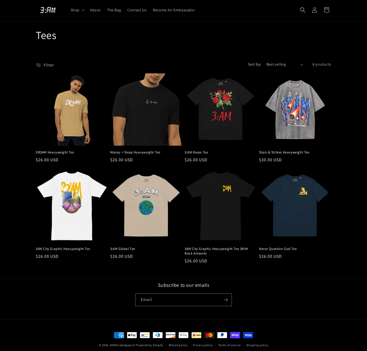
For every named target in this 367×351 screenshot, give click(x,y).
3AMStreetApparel (122, 345)
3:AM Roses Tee (196, 152)
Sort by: (254, 64)
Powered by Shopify (149, 345)
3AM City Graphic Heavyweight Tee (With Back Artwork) (216, 251)
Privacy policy (203, 345)
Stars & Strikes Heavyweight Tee (284, 152)
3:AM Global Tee (122, 249)
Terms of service (229, 345)
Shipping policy (257, 345)
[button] (77, 10)
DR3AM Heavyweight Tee (55, 152)
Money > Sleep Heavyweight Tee (135, 152)
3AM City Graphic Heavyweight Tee (63, 249)
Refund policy (178, 345)
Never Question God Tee (278, 249)
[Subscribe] (226, 299)
